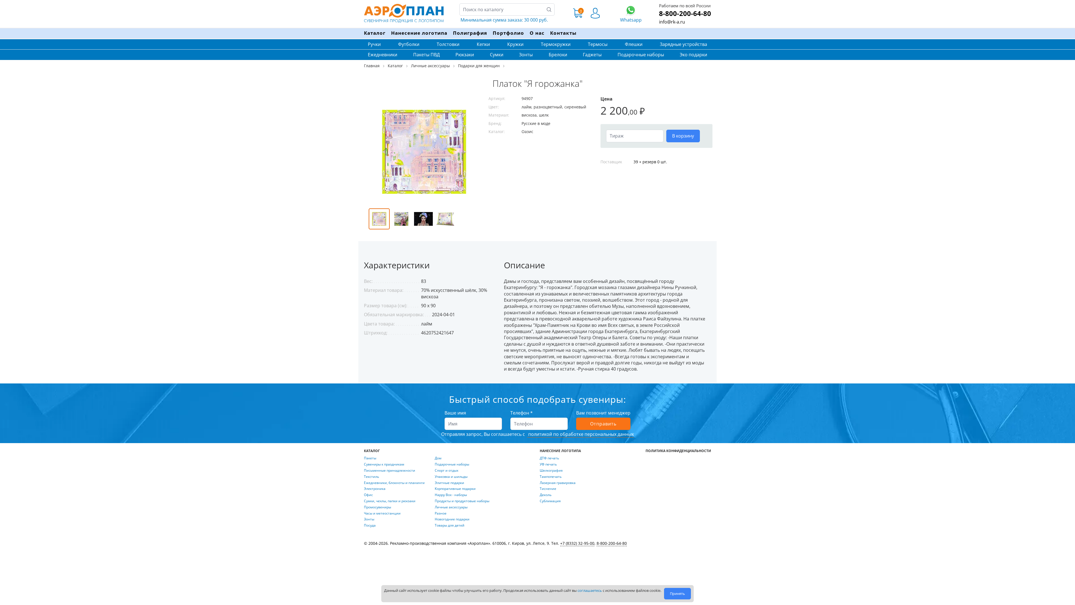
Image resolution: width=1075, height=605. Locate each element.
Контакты (563, 33)
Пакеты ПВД (426, 55)
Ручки (374, 44)
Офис (368, 495)
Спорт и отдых (446, 470)
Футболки (408, 44)
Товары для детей (449, 525)
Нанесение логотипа (419, 33)
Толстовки (448, 44)
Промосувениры (377, 507)
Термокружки (556, 44)
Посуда (370, 525)
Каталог (374, 33)
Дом (438, 458)
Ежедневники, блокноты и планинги (394, 483)
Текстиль (371, 476)
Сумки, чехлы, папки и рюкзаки (389, 501)
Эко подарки (693, 55)
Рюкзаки (464, 55)
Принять (677, 593)
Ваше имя (455, 413)
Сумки (496, 55)
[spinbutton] (634, 136)
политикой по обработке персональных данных (580, 434)
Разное (441, 513)
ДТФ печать (549, 458)
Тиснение (548, 489)
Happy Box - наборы (451, 495)
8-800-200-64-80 (685, 13)
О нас (537, 33)
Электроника (374, 489)
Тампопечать (551, 476)
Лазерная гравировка (558, 483)
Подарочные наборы (641, 55)
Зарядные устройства (683, 44)
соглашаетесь (590, 590)
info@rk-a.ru (672, 22)
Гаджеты (592, 55)
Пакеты (370, 458)
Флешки (633, 44)
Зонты (526, 55)
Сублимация (550, 501)
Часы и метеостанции (382, 513)
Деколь (545, 495)
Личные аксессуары (451, 507)
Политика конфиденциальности (678, 451)
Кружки (515, 44)
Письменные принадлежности (389, 470)
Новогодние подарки (452, 519)
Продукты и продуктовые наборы (462, 501)
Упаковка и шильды (451, 476)
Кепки (483, 44)
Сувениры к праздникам (384, 464)
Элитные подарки (449, 483)
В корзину (683, 136)
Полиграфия (470, 33)
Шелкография (551, 470)
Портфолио (508, 33)
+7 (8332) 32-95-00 (577, 543)
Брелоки (558, 55)
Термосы (597, 44)
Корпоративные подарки (455, 489)
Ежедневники (382, 55)
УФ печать (548, 464)
